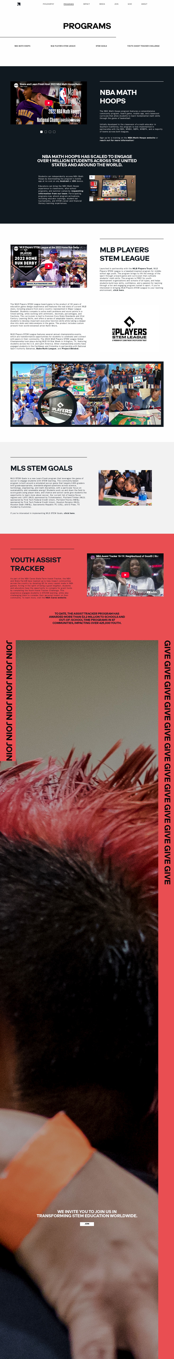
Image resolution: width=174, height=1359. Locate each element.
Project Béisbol (70, 349)
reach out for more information (117, 141)
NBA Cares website (56, 598)
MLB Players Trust (142, 269)
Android (64, 181)
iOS (74, 181)
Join (87, 1224)
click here (118, 290)
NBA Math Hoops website (141, 138)
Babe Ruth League (46, 349)
